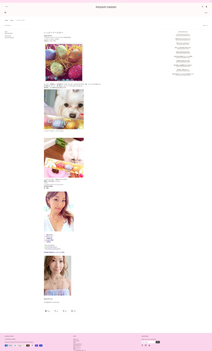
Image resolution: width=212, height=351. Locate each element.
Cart (206, 12)
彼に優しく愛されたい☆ (183, 69)
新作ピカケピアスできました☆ (183, 38)
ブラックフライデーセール (183, 34)
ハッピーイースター (53, 32)
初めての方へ (77, 347)
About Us (76, 339)
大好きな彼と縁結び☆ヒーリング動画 (183, 56)
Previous (8, 25)
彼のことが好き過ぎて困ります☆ (183, 47)
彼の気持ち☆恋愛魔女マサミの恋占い (183, 65)
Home (6, 20)
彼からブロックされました (183, 43)
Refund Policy (77, 345)
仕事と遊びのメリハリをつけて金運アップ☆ (183, 73)
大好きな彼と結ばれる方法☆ (183, 51)
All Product (76, 341)
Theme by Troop (9, 342)
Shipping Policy (77, 344)
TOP (74, 342)
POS (16, 342)
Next (204, 25)
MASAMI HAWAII (106, 7)
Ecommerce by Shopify (26, 342)
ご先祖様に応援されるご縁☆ (183, 60)
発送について (77, 349)
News (11, 20)
